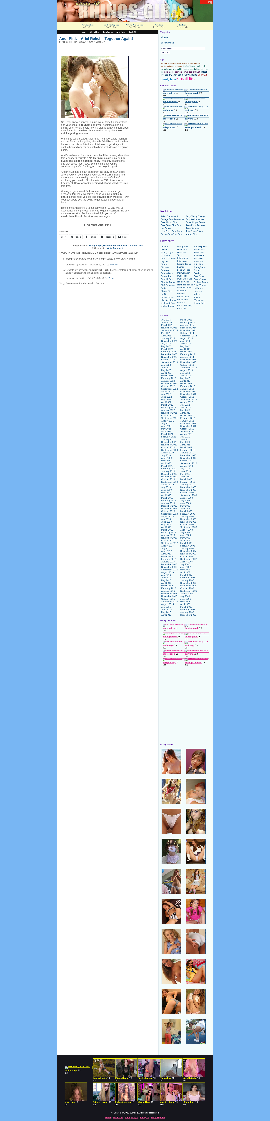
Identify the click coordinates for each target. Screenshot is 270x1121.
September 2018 (169, 514)
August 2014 (186, 338)
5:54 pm (114, 264)
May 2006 (185, 601)
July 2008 (185, 532)
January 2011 (187, 452)
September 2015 (169, 601)
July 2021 (166, 423)
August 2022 (167, 391)
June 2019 (166, 490)
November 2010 (188, 458)
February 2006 (187, 609)
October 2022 (168, 386)
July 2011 (185, 436)
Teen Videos (200, 279)
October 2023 (168, 359)
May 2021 (166, 428)
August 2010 (186, 466)
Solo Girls (137, 245)
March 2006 (186, 607)
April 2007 (185, 572)
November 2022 (169, 383)
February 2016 (168, 588)
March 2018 (167, 530)
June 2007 (185, 567)
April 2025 (166, 335)
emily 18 (202, 74)
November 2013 (188, 362)
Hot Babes (166, 228)
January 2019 (168, 503)
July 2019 (166, 487)
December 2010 (188, 455)
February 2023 (168, 378)
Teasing (197, 273)
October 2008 (187, 524)
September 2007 (188, 559)
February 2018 (168, 532)
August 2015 (167, 604)
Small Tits (126, 245)
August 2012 (186, 402)
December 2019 (169, 474)
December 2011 (188, 423)
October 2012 (187, 397)
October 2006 (187, 588)
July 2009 (185, 500)
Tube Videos (94, 32)
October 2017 (168, 540)
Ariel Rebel (120, 32)
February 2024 (168, 351)
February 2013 (187, 386)
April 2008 (185, 540)
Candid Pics (166, 279)
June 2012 (185, 407)
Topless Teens (201, 282)
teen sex (197, 63)
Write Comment (115, 248)
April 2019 (166, 495)
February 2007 (187, 577)
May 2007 (185, 569)
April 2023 (166, 373)
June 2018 (166, 522)
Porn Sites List (87, 25)
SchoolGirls (199, 255)
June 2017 (166, 551)
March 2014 (186, 351)
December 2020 (169, 442)
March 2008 (186, 543)
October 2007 (187, 556)
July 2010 (185, 468)
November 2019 (169, 476)
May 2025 (166, 333)
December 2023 (169, 354)
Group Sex (182, 246)
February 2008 (187, 545)
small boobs (200, 66)
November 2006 (188, 585)
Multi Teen (182, 276)
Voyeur (197, 297)
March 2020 (167, 466)
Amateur (165, 246)
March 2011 (186, 447)
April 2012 (185, 413)
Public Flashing (184, 305)
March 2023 (167, 375)
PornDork (159, 25)
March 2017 (167, 556)
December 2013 (188, 359)
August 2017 (167, 545)
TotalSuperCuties (194, 231)
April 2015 (166, 615)
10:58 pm (109, 278)
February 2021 (168, 436)
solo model (169, 72)
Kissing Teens (184, 264)
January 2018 (168, 535)
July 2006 (185, 596)
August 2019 (167, 484)
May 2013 (185, 378)
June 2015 (166, 609)
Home (83, 32)
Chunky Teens (168, 282)
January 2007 (187, 580)
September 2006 (188, 591)
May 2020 (166, 460)
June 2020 (166, 458)
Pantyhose (182, 299)
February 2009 (187, 514)
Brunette (107, 245)
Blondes (165, 267)
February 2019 (168, 500)
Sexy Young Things (195, 216)
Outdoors (181, 290)
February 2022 (168, 407)
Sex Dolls (198, 258)
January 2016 (168, 591)
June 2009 (185, 503)
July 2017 (166, 548)
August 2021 (167, 420)
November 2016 (169, 567)
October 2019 (168, 479)
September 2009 (188, 495)
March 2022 (167, 405)
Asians (164, 249)
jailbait (204, 72)
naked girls (189, 69)
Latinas (180, 267)
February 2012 (187, 418)
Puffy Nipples (190, 74)
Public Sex (182, 308)
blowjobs (165, 69)
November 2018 (169, 508)
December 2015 (169, 593)
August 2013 (186, 370)
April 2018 (166, 527)
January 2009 (187, 516)
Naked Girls (183, 281)
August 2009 (186, 498)
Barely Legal (95, 245)
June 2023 (166, 367)
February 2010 (187, 482)
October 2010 (187, 460)
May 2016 (166, 580)
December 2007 (188, 551)
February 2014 (187, 354)
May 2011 (185, 442)
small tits (186, 78)
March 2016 (167, 585)
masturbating (166, 66)
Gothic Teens (167, 306)
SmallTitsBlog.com (111, 25)
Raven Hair (199, 249)
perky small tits (176, 69)
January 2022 (168, 410)
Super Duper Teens (195, 222)
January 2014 (187, 357)
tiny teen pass (176, 74)
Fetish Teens (167, 297)
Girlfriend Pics (168, 303)
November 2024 (169, 341)
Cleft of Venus (189, 66)
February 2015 (187, 322)
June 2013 (185, 375)
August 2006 (186, 593)
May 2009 (185, 506)
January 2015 (187, 325)
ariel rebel (185, 63)
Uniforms (198, 288)
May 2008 (185, 537)
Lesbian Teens (184, 270)
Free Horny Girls (169, 222)
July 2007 (185, 564)
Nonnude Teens (185, 284)
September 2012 (188, 399)
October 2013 (187, 365)
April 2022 (166, 402)
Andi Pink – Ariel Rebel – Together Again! (96, 38)
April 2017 (166, 553)
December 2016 (169, 564)
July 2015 (166, 607)
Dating (164, 288)
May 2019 (166, 492)
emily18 (196, 72)
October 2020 (168, 447)
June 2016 (166, 577)
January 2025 (168, 338)
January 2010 (187, 484)
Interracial (182, 261)
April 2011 (185, 444)
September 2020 (169, 450)
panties (178, 72)
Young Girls (191, 234)
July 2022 (166, 394)
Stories (197, 270)
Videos (197, 294)
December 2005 (188, 615)
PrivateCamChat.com (171, 234)
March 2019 (167, 498)
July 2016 (166, 575)
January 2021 (168, 439)
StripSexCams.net (195, 219)
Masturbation (183, 273)
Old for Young (184, 287)
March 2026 (167, 325)
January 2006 (187, 612)
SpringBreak (200, 267)
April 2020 (166, 463)
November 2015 (169, 596)
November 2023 (169, 357)
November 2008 (188, 522)
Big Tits (164, 261)
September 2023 (169, 362)
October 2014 (187, 333)
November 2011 (188, 426)
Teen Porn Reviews (195, 225)
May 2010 (185, 474)
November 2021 (169, 413)
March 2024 (167, 349)
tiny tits (164, 75)
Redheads (199, 252)
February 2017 (168, 559)
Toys (192, 63)
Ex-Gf (163, 294)
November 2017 (169, 537)
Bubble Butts (167, 273)
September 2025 (169, 330)
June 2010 (185, 471)
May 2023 (166, 370)
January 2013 (187, 389)
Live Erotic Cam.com (171, 231)
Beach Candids (168, 258)
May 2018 (166, 524)
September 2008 (188, 527)
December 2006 (188, 583)
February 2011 (187, 450)
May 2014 (185, 346)
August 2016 (167, 572)
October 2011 (187, 428)
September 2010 (188, 463)
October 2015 (168, 599)
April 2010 (185, 476)
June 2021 (166, 426)
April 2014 (185, 349)
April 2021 (166, 431)
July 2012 (185, 405)
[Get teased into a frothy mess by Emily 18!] (135, 21)
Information (182, 258)
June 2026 (166, 322)
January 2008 (187, 548)
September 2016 (169, 569)
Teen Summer (193, 228)
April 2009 (185, 508)
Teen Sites (199, 276)
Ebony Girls (166, 291)
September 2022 (169, 389)
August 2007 (186, 561)
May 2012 (185, 410)
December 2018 (169, 506)
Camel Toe (166, 276)
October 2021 (168, 415)
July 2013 (185, 373)
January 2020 (168, 471)
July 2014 (185, 341)
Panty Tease (183, 296)
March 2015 (186, 319)
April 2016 (166, 583)
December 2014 (188, 327)
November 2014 (188, 330)
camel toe (187, 72)
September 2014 (188, 335)
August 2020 (167, 452)
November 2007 (188, 553)
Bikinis (164, 264)
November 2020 (169, 444)
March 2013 (186, 383)
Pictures (181, 302)
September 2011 (188, 431)
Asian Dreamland (169, 216)
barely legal (169, 79)
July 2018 (166, 519)
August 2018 (167, 516)
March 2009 (186, 511)
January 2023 (168, 381)
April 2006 (185, 604)
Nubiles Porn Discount (135, 25)
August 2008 (186, 530)
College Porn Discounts (172, 219)
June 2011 (185, 439)
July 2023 (166, 365)
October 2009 (187, 492)
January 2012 (187, 420)
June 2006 (185, 599)
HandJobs (182, 249)
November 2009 (188, 490)
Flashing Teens (168, 300)
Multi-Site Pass (184, 278)
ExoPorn (182, 25)
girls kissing (177, 66)
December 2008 (188, 519)
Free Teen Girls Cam (171, 225)
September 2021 (169, 418)
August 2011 (186, 434)
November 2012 (188, 394)
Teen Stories (108, 32)
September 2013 (188, 367)
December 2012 (188, 391)
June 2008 (185, 535)
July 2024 (166, 343)
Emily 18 (132, 32)
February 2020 (168, 468)
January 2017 (168, 561)
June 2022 (166, 397)
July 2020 (166, 455)
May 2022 (166, 399)
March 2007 (186, 575)
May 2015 (166, 612)
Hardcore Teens (181, 253)
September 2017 (169, 543)
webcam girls (166, 63)
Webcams (198, 300)
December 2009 (188, 487)
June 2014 (185, 343)
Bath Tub (165, 255)
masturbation (176, 63)
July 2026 (166, 319)
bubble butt (199, 69)
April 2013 (185, 381)
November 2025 (169, 327)
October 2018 (168, 511)
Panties (116, 245)
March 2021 (167, 434)
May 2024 (166, 346)
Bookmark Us (167, 42)
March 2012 (186, 415)
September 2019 (169, 482)
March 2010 (186, 479)
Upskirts (198, 291)
